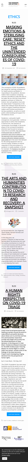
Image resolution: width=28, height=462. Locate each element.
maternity (11, 165)
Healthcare (6, 165)
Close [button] (4, 458)
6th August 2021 (10, 211)
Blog (14, 22)
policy (15, 165)
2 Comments (21, 211)
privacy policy (6, 455)
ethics (20, 163)
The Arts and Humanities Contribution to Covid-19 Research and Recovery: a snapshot (14, 192)
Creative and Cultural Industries (15, 273)
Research (20, 165)
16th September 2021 (9, 68)
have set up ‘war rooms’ (19, 406)
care (4, 163)
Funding (17, 275)
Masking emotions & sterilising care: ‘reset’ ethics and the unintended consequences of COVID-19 (14, 45)
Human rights (20, 420)
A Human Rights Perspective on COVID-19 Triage (14, 298)
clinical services (9, 163)
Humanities (22, 275)
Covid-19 (16, 163)
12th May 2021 (9, 311)
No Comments (22, 68)
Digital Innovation (7, 275)
